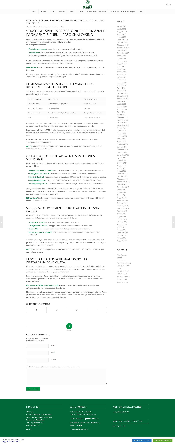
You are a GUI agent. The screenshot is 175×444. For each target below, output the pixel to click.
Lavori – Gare (122, 274)
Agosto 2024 (121, 72)
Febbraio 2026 (122, 40)
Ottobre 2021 (122, 123)
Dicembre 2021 (122, 117)
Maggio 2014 (122, 240)
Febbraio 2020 (122, 174)
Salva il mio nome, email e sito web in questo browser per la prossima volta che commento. (54, 367)
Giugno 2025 (122, 61)
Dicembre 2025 (122, 45)
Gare (119, 268)
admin (62, 27)
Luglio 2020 (121, 160)
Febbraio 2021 (122, 144)
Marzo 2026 (121, 37)
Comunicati (121, 260)
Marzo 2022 (121, 115)
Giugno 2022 (122, 107)
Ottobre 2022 (122, 101)
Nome (53, 345)
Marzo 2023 (121, 90)
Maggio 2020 (122, 165)
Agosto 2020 (121, 157)
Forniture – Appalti (124, 263)
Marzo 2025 (121, 69)
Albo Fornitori (122, 255)
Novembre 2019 (123, 182)
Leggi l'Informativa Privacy (11, 441)
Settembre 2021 (123, 125)
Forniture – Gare (123, 266)
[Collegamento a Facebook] (166, 4)
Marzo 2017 (121, 230)
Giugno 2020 (122, 163)
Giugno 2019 (122, 195)
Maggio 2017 (122, 224)
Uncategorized (52, 27)
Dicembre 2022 (122, 96)
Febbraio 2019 (122, 200)
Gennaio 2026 (122, 42)
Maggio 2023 (122, 85)
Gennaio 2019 (122, 203)
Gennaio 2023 (122, 93)
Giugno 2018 (122, 219)
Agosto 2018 (121, 214)
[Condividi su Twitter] (57, 310)
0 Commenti (41, 27)
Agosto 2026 (121, 26)
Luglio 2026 (121, 29)
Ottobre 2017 (122, 222)
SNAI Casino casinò (51, 285)
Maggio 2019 (122, 198)
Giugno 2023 (122, 82)
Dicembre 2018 (122, 206)
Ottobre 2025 (122, 50)
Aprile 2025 (121, 66)
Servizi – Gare (122, 279)
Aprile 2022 (121, 112)
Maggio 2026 (122, 32)
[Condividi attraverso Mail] (97, 310)
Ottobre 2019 (122, 184)
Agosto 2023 (121, 77)
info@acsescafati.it (81, 429)
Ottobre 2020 (122, 152)
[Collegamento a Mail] (169, 4)
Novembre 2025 (123, 48)
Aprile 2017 (121, 227)
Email (53, 352)
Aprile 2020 (121, 168)
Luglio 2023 (121, 80)
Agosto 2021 (121, 128)
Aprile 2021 (121, 139)
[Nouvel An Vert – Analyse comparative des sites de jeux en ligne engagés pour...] (1, 222)
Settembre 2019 (123, 187)
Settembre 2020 (123, 155)
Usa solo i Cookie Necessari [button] (162, 440)
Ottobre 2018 (122, 211)
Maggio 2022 (122, 109)
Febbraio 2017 (122, 232)
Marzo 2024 (121, 74)
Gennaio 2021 (122, 147)
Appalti (119, 258)
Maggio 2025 (122, 64)
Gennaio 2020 (122, 176)
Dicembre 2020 (122, 149)
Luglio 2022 (121, 104)
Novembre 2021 (123, 120)
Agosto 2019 (121, 190)
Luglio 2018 (121, 216)
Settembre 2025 (123, 53)
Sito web (53, 359)
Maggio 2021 (122, 136)
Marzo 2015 (121, 238)
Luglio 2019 (121, 192)
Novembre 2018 (123, 208)
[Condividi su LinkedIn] (77, 310)
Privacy (29, 429)
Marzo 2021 (121, 141)
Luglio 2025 (121, 58)
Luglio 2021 (121, 131)
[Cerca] (141, 11)
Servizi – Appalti (123, 276)
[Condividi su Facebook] (36, 310)
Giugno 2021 (122, 133)
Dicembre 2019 (122, 179)
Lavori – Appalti (123, 271)
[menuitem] (33, 11)
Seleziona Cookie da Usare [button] (142, 440)
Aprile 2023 (121, 88)
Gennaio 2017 (122, 235)
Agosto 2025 (121, 56)
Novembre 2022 (123, 98)
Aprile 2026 (121, 34)
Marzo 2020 (121, 171)
